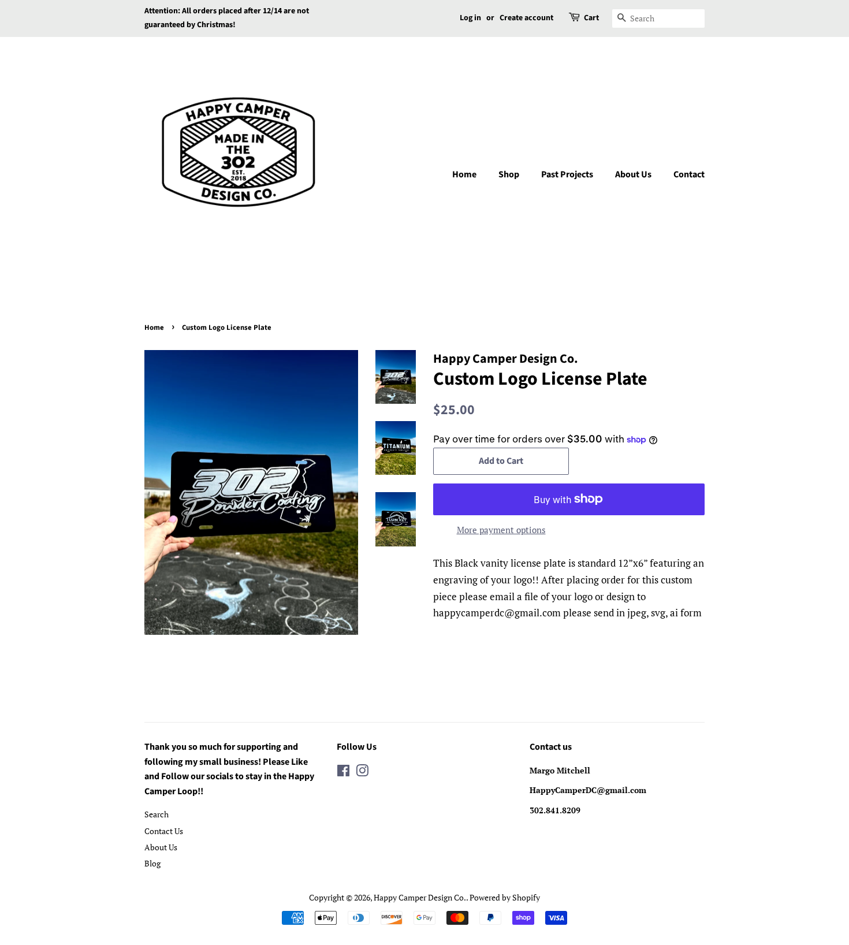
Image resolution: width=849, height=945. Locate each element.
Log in (470, 18)
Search (156, 814)
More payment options (501, 529)
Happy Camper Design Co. (420, 897)
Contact (689, 174)
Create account (526, 18)
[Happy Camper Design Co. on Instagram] (362, 772)
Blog (152, 863)
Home (464, 174)
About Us (633, 174)
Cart (591, 18)
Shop (508, 174)
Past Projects (567, 174)
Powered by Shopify (505, 897)
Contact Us (163, 830)
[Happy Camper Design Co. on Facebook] (343, 772)
